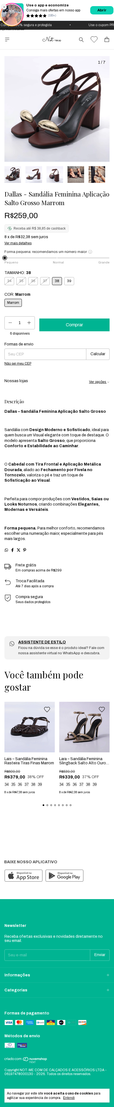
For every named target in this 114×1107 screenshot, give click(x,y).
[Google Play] (64, 876)
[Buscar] (81, 39)
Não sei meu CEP (17, 363)
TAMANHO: (17, 273)
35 (13, 784)
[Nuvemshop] (25, 1062)
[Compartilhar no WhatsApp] (6, 550)
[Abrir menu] (7, 40)
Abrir (102, 10)
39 (40, 784)
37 (26, 784)
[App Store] (23, 876)
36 (20, 784)
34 (7, 784)
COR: (17, 294)
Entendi (69, 1098)
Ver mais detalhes (18, 243)
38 (33, 784)
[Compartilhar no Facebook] (12, 550)
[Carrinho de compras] (107, 40)
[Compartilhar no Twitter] (18, 550)
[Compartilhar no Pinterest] (25, 550)
